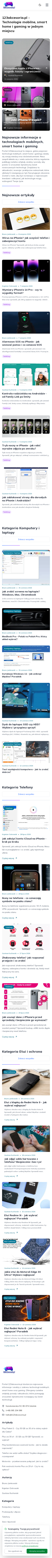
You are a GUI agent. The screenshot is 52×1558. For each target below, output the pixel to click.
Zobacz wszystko (26, 202)
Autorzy (7, 1477)
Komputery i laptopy (12, 553)
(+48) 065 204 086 (14, 1410)
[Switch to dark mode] (39, 4)
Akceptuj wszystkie (37, 1551)
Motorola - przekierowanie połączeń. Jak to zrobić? (25, 1461)
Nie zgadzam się (15, 1551)
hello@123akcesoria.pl (16, 1415)
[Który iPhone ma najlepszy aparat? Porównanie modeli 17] (26, 120)
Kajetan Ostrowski (9, 286)
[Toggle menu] (47, 5)
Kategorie (8, 1501)
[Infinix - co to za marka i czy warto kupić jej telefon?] (26, 97)
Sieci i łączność (9, 1522)
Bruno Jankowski (8, 234)
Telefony (8, 42)
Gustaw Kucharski (9, 390)
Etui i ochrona (9, 1072)
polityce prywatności (30, 1546)
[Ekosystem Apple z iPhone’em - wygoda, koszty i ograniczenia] (26, 60)
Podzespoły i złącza (11, 1512)
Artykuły (7, 1422)
